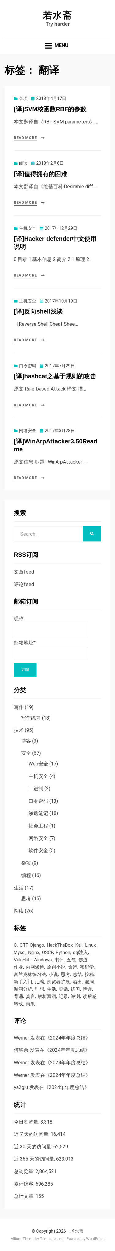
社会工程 (38, 826)
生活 (19, 888)
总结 (77, 974)
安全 (26, 753)
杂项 (23, 98)
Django (37, 945)
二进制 (36, 788)
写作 (19, 707)
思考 (26, 898)
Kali (78, 945)
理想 (39, 989)
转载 (18, 1004)
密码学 (87, 967)
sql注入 (80, 952)
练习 (75, 989)
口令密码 (27, 365)
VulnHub (22, 960)
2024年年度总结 (68, 1038)
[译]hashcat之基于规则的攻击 (55, 376)
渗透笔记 (38, 813)
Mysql (19, 952)
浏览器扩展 (58, 982)
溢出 (77, 982)
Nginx (33, 952)
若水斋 (57, 15)
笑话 (63, 989)
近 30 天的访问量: (33, 1147)
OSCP (47, 952)
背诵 (18, 996)
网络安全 (27, 430)
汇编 (39, 982)
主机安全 (27, 228)
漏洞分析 (23, 989)
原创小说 (56, 967)
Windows (42, 960)
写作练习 (31, 718)
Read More (25, 138)
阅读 (23, 163)
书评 (59, 960)
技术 (19, 730)
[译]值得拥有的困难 (40, 174)
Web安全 (38, 764)
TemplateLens (51, 1239)
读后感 (90, 996)
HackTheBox (60, 945)
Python (63, 952)
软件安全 (38, 850)
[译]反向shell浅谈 (38, 311)
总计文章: (25, 1196)
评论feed (24, 584)
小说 (53, 974)
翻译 (87, 989)
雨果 (30, 1004)
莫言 (30, 996)
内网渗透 (35, 967)
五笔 (71, 960)
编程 (26, 875)
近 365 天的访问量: (35, 1159)
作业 (18, 967)
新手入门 (23, 982)
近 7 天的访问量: (32, 1134)
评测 (75, 996)
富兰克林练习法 (30, 974)
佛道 (83, 960)
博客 (26, 741)
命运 (72, 967)
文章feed (24, 572)
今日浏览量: (27, 1122)
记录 (63, 996)
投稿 (89, 974)
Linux (90, 945)
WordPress (95, 1239)
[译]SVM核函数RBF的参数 (50, 109)
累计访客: (25, 1184)
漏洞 (89, 982)
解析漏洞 (47, 996)
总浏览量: (25, 1171)
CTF (24, 945)
